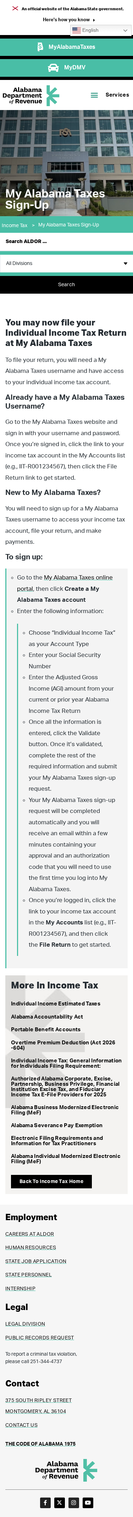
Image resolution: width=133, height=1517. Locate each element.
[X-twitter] (59, 1503)
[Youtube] (88, 1503)
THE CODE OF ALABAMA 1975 (40, 1444)
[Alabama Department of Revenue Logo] (31, 95)
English (90, 30)
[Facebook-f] (45, 1503)
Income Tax (18, 225)
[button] (69, 20)
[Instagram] (73, 1503)
